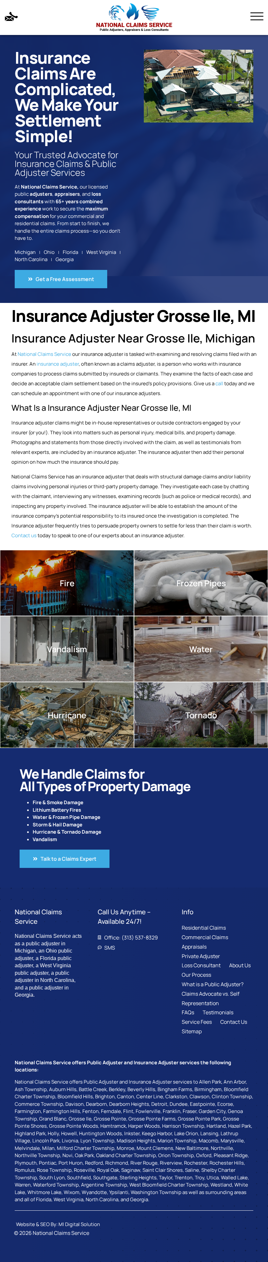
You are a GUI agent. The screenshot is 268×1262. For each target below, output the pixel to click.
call (219, 383)
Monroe (125, 1148)
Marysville (232, 1140)
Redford (94, 1162)
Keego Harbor (157, 1133)
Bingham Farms (175, 1089)
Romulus (25, 1170)
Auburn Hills (62, 1089)
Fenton (90, 1111)
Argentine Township (104, 1184)
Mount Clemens (155, 1148)
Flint (128, 1111)
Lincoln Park (45, 1140)
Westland (221, 1184)
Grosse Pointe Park (199, 1118)
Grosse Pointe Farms (152, 1118)
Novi (67, 1155)
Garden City (212, 1111)
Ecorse (225, 1104)
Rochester (195, 1162)
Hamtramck (113, 1125)
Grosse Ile (80, 1118)
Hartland (216, 1125)
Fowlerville (148, 1111)
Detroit (159, 1104)
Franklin (171, 1111)
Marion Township (177, 1140)
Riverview (171, 1162)
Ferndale (111, 1111)
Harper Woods (144, 1125)
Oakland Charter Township (126, 1155)
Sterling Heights (138, 1177)
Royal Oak (108, 1170)
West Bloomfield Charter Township (168, 1184)
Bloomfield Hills (75, 1096)
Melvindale (27, 1148)
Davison (74, 1104)
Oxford (203, 1155)
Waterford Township (56, 1184)
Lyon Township (97, 1140)
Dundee (179, 1104)
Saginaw (130, 1170)
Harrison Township (183, 1125)
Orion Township (176, 1155)
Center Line (149, 1096)
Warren (23, 1184)
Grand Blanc (52, 1118)
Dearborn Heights (129, 1104)
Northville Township (37, 1155)
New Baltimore (192, 1148)
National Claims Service (44, 354)
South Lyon (52, 1177)
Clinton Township (232, 1096)
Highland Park (30, 1133)
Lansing (209, 1133)
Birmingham (208, 1089)
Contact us (24, 535)
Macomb (208, 1140)
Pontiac (47, 1162)
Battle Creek (93, 1089)
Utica (213, 1177)
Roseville (84, 1170)
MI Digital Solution (79, 1224)
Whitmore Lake (44, 1192)
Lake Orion (186, 1133)
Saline (192, 1170)
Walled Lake (234, 1177)
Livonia (70, 1140)
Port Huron (71, 1162)
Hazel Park (239, 1125)
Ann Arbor (235, 1081)
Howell (69, 1133)
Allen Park (210, 1081)
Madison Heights (136, 1140)
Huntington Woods (100, 1133)
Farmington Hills (61, 1111)
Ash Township (31, 1089)
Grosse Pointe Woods (73, 1125)
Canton (125, 1096)
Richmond (116, 1162)
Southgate (105, 1177)
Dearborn (96, 1104)
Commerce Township (39, 1104)
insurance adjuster (58, 363)
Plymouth (26, 1162)
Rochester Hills (226, 1162)
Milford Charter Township (85, 1148)
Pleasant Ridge (231, 1155)
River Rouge (144, 1162)
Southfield (79, 1177)
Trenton (184, 1177)
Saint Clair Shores (162, 1170)
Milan (48, 1148)
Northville (222, 1148)
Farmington (28, 1111)
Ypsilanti (118, 1192)
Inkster (132, 1133)
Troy (199, 1177)
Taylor (165, 1177)
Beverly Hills (141, 1089)
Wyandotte (94, 1192)
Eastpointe (202, 1104)
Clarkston (176, 1096)
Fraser (189, 1111)
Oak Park (84, 1155)
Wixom (71, 1192)
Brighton (105, 1096)
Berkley (117, 1089)
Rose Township (54, 1170)
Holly (53, 1133)
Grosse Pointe (110, 1118)
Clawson (199, 1096)
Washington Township (156, 1192)
